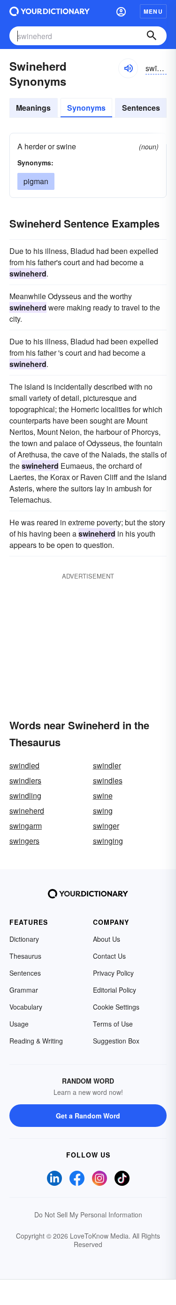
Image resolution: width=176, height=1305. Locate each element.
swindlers (25, 780)
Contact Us (109, 956)
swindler (107, 765)
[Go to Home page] (49, 11)
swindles (107, 780)
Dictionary (24, 939)
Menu (153, 11)
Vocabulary (25, 1006)
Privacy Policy (113, 973)
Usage (19, 1023)
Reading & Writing (36, 1040)
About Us (106, 939)
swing (103, 810)
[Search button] (152, 35)
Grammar (23, 990)
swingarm (25, 825)
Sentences (141, 107)
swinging (108, 840)
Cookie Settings (116, 1006)
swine (103, 795)
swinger (106, 825)
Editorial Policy (114, 990)
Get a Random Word (88, 1115)
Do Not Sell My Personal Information (88, 1214)
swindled (24, 765)
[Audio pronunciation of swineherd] (128, 68)
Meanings (33, 107)
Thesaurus (25, 956)
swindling (25, 795)
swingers (24, 840)
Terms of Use (113, 1023)
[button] (121, 11)
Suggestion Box (116, 1040)
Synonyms (86, 107)
